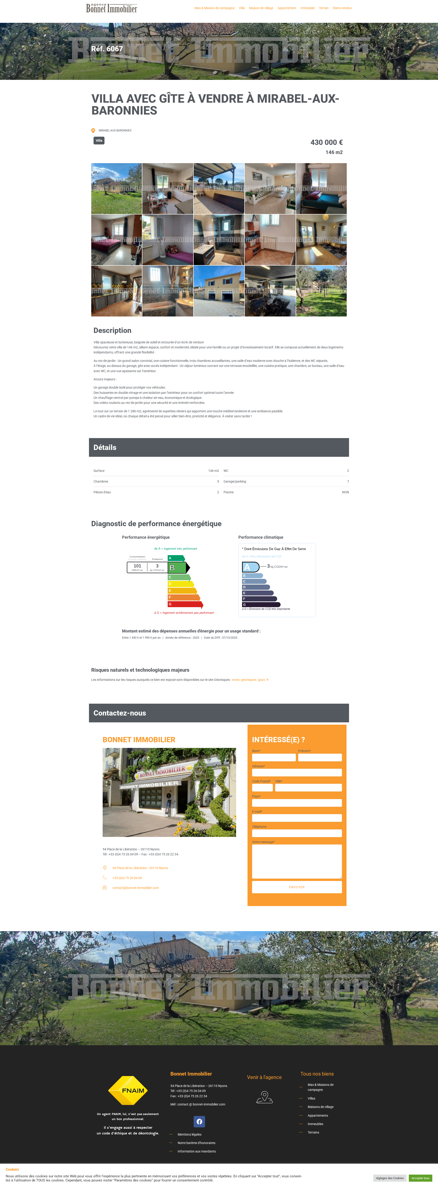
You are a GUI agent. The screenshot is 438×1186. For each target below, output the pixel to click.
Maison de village (261, 8)
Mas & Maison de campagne (215, 8)
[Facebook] (199, 1121)
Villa (242, 8)
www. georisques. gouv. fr (250, 680)
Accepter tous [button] (421, 1178)
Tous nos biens (317, 1074)
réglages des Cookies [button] (390, 1178)
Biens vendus (342, 8)
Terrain (324, 8)
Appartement (287, 8)
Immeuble (308, 8)
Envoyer (297, 887)
